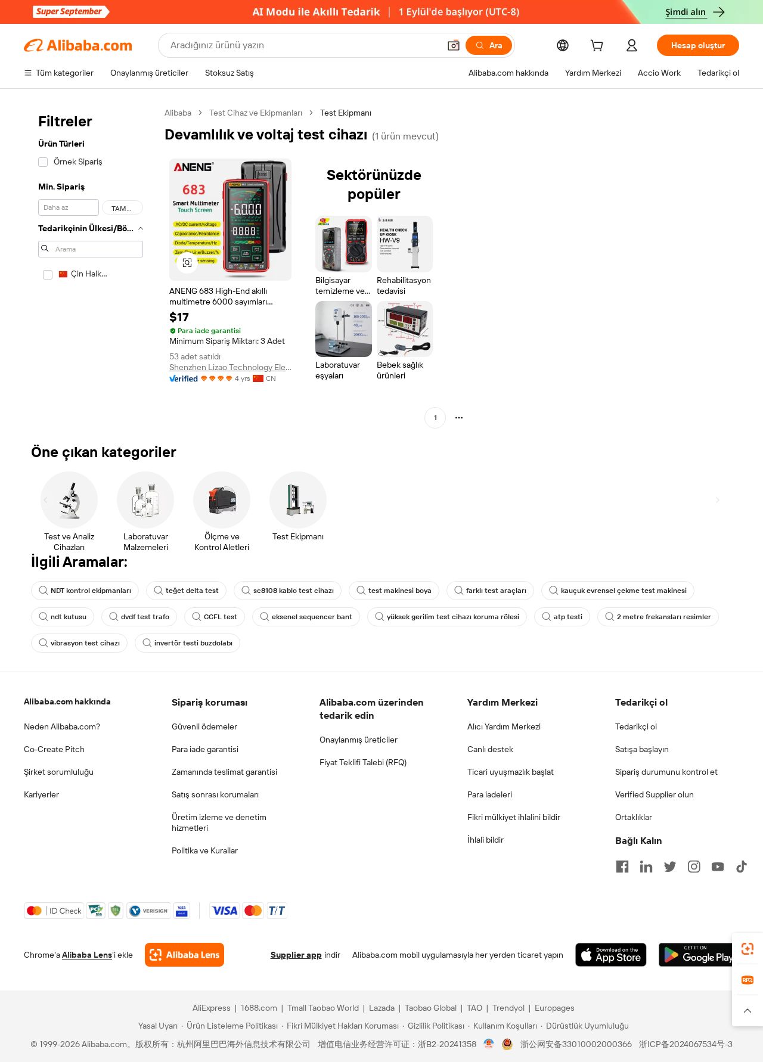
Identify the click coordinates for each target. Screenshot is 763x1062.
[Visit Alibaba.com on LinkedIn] (646, 866)
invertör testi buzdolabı (193, 643)
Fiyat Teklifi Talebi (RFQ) (363, 762)
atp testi (568, 617)
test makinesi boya (400, 590)
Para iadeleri (489, 794)
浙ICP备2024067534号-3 (686, 1044)
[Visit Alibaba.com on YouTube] (718, 866)
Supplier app (296, 954)
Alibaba (178, 112)
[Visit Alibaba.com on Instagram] (694, 866)
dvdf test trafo (145, 617)
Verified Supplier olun (654, 794)
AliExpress (212, 1008)
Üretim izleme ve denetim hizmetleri (219, 822)
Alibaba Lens (87, 954)
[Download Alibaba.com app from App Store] (611, 955)
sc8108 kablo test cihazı (293, 590)
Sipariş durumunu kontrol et (666, 772)
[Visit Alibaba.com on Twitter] (670, 866)
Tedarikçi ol (636, 726)
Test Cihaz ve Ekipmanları (255, 112)
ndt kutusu (68, 617)
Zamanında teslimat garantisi (224, 772)
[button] (453, 45)
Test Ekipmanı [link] (345, 112)
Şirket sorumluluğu (59, 772)
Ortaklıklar (633, 817)
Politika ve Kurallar (205, 850)
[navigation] (90, 266)
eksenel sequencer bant (312, 617)
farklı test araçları (496, 590)
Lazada (382, 1008)
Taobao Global (431, 1008)
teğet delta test (192, 590)
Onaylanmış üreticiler (359, 739)
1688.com (259, 1008)
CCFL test (220, 617)
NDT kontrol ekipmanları (91, 590)
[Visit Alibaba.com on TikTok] (741, 866)
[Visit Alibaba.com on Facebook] (622, 866)
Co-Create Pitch (54, 749)
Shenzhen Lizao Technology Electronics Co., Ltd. (230, 367)
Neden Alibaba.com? (62, 726)
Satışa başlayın (642, 749)
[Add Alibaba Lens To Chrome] (184, 955)
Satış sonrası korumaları (215, 794)
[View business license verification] (489, 1044)
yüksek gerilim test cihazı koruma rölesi (453, 617)
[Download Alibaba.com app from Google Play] (699, 955)
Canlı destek (490, 749)
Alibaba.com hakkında (67, 701)
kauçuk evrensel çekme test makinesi (624, 590)
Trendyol (508, 1008)
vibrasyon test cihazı (85, 643)
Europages (555, 1008)
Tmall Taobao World (323, 1008)
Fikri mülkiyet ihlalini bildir (513, 817)
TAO (474, 1008)
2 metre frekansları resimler (664, 617)
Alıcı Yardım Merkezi (504, 726)
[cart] (599, 47)
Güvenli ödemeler (204, 726)
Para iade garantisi (205, 749)
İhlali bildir (485, 839)
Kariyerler (41, 794)
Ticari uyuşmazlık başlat (510, 772)
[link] (747, 948)
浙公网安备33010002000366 (576, 1044)
